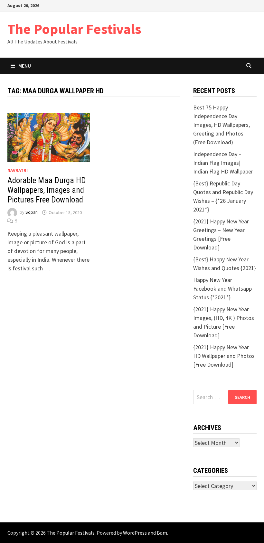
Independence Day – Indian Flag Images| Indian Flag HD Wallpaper (223, 162)
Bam (162, 532)
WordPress (135, 532)
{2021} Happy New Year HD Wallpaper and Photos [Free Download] (224, 355)
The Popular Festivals (74, 29)
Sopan (31, 212)
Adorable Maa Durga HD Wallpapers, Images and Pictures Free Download (46, 190)
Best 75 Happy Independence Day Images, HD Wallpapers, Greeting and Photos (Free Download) (221, 125)
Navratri (17, 170)
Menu (24, 65)
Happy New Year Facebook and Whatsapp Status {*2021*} (222, 288)
